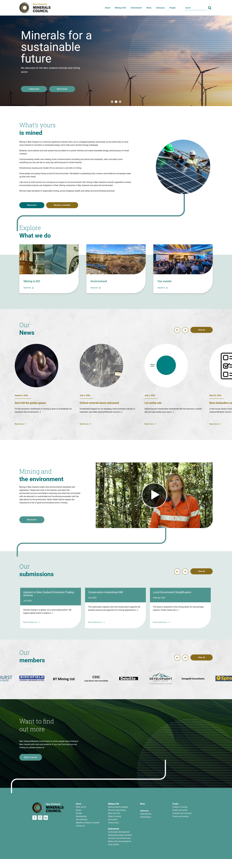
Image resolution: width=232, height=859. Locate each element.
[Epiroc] (96, 678)
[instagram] (40, 817)
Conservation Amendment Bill (105, 592)
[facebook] (34, 817)
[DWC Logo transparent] (31, 678)
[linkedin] (46, 817)
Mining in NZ (113, 804)
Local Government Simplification (172, 592)
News (142, 804)
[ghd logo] (193, 678)
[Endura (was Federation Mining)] (128, 678)
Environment (113, 829)
